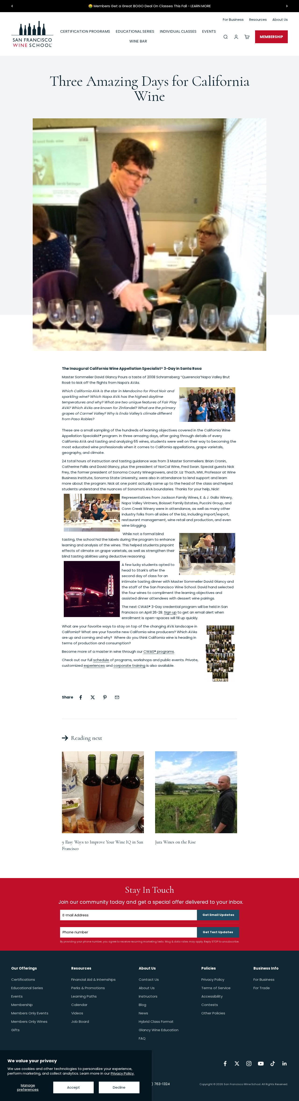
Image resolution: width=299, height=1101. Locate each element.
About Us (147, 987)
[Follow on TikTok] (273, 1063)
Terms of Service (216, 987)
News (143, 1013)
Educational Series (27, 987)
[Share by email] (117, 697)
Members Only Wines (29, 1021)
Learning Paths (84, 996)
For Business (263, 979)
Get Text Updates (218, 932)
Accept (73, 1087)
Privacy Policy (212, 979)
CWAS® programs (158, 651)
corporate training (129, 665)
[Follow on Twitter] (237, 1063)
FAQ (142, 1038)
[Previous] (12, 6)
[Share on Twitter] (92, 697)
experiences (94, 665)
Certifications (23, 979)
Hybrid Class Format (156, 1021)
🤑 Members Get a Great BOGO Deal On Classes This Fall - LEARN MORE (149, 6)
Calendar (79, 1004)
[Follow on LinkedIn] (284, 1063)
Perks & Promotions (88, 987)
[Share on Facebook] (80, 697)
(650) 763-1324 (156, 1083)
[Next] (287, 6)
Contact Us (149, 979)
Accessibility (212, 996)
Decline (119, 1087)
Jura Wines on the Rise (175, 842)
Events (17, 996)
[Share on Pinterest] (105, 697)
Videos (77, 1013)
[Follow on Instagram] (249, 1063)
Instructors (148, 996)
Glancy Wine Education (158, 1029)
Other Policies (213, 1013)
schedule (101, 659)
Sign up (170, 612)
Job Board (80, 1021)
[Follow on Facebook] (225, 1063)
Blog (142, 1004)
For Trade (261, 987)
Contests (209, 1004)
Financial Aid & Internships (93, 979)
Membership (22, 1004)
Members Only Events (29, 1013)
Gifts (15, 1029)
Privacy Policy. (122, 1073)
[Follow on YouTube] (261, 1063)
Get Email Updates (218, 915)
